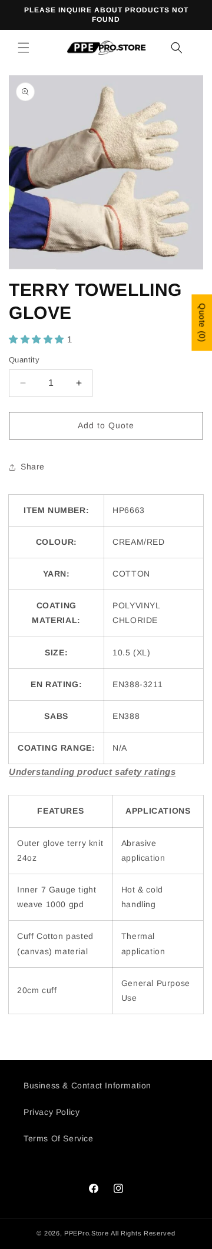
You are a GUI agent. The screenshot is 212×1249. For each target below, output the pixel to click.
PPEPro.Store (86, 1233)
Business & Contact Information (87, 1085)
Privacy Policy (52, 1112)
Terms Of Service (59, 1138)
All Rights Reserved (143, 1233)
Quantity (24, 359)
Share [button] (33, 466)
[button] (24, 48)
